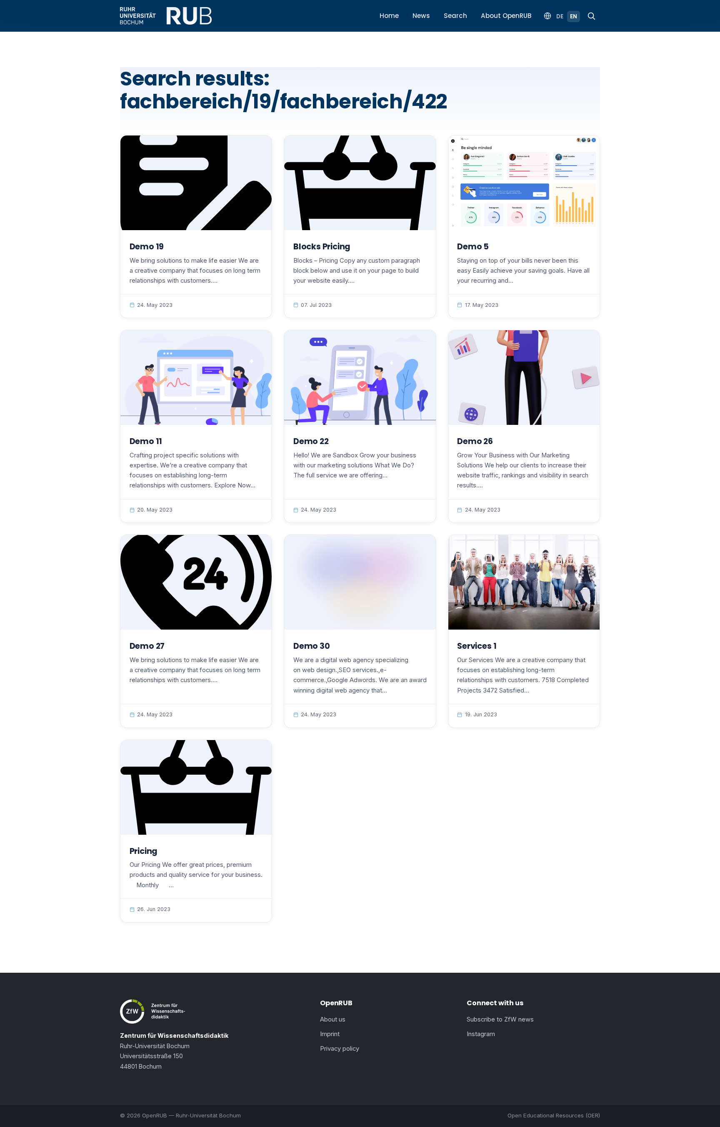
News (421, 15)
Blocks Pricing (321, 246)
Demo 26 (475, 441)
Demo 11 (146, 441)
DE (559, 16)
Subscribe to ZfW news (500, 1019)
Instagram (481, 1034)
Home (389, 15)
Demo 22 (311, 441)
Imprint (330, 1034)
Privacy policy (339, 1048)
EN (573, 16)
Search (455, 15)
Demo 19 (147, 246)
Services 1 (476, 646)
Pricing (144, 851)
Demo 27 (147, 646)
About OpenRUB (506, 15)
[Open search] (591, 16)
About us (332, 1019)
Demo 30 (311, 646)
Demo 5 (473, 246)
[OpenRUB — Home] (166, 16)
